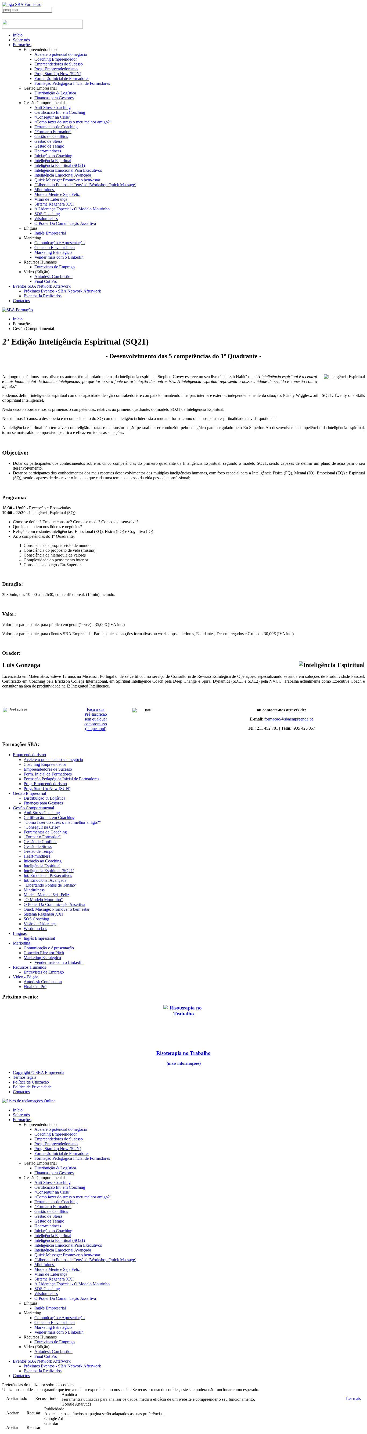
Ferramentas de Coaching (56, 127)
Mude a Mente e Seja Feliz (57, 194)
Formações (22, 44)
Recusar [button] (33, 1413)
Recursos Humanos (29, 967)
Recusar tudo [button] (46, 1398)
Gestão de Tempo (49, 146)
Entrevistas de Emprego (54, 267)
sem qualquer (95, 719)
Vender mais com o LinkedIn (59, 257)
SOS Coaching (47, 213)
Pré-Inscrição (96, 714)
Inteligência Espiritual (52, 160)
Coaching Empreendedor (55, 59)
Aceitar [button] (12, 1413)
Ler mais (353, 1398)
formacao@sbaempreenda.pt (288, 719)
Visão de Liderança (50, 199)
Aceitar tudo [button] (16, 1398)
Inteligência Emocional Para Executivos (68, 170)
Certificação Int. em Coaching (59, 112)
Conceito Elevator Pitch (54, 247)
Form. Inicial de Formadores (48, 774)
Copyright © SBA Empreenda (38, 1072)
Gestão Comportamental (33, 808)
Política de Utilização (31, 1082)
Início (18, 35)
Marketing (21, 943)
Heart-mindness (47, 151)
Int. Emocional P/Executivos (48, 875)
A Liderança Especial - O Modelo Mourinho (72, 209)
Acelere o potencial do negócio (60, 54)
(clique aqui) (95, 728)
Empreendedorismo (29, 754)
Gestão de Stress (48, 141)
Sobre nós (21, 40)
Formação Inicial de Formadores (61, 78)
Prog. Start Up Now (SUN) (57, 73)
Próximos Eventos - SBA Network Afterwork (62, 291)
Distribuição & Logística (55, 93)
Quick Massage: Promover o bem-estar (67, 180)
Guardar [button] (51, 1423)
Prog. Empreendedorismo (56, 69)
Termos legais (24, 1077)
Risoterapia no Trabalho (183, 1053)
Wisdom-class (46, 218)
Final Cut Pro (45, 281)
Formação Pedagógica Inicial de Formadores (72, 83)
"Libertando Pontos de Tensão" (50, 885)
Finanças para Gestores (54, 98)
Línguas (20, 933)
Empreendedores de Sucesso (58, 64)
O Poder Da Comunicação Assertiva (65, 223)
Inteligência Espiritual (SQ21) (59, 165)
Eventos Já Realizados (43, 296)
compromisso (95, 724)
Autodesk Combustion (53, 276)
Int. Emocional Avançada (45, 880)
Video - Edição (25, 977)
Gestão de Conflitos (51, 136)
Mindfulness (44, 189)
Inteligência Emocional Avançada (62, 175)
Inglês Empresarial (50, 233)
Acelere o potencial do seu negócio (53, 759)
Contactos (21, 300)
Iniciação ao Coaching (53, 155)
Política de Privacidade (32, 1087)
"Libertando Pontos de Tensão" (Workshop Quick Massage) (85, 184)
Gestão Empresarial (29, 793)
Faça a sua (96, 709)
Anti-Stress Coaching (52, 107)
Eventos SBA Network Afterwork (42, 286)
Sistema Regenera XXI (54, 204)
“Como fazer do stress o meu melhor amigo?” (72, 122)
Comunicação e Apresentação (59, 242)
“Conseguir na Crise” (52, 117)
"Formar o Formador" (52, 131)
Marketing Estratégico (53, 252)
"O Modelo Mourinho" (43, 899)
